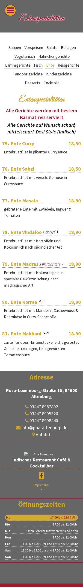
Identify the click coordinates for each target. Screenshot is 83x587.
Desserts (32, 82)
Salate (52, 47)
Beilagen (68, 47)
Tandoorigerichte (28, 74)
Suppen (15, 47)
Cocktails (51, 82)
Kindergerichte (59, 74)
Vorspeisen (33, 47)
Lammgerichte (17, 65)
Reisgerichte (68, 65)
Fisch (38, 65)
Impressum (42, 485)
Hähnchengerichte (54, 56)
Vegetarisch (25, 56)
